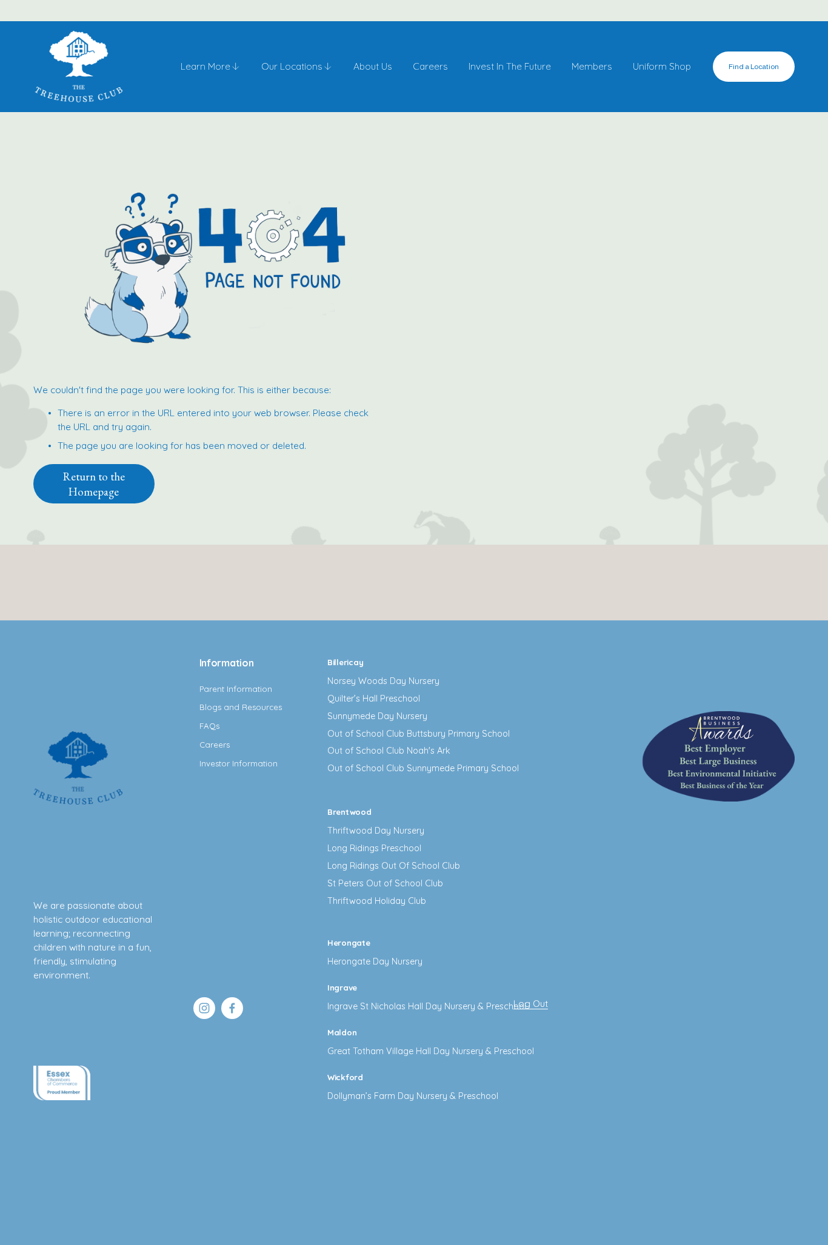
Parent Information (235, 689)
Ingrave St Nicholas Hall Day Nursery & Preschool (426, 1006)
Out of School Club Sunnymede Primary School (423, 768)
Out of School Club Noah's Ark (388, 750)
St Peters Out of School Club (385, 883)
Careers (430, 66)
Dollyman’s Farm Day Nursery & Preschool (412, 1096)
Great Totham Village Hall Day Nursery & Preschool (430, 1051)
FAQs (209, 726)
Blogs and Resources (240, 707)
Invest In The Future (510, 66)
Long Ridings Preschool (374, 848)
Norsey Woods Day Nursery (383, 681)
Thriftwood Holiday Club (376, 900)
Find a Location (754, 66)
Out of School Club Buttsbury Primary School (418, 733)
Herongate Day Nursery (374, 961)
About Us (372, 66)
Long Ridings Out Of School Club (393, 865)
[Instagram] (204, 1008)
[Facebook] (232, 1008)
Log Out (530, 1003)
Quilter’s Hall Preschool (373, 698)
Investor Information (238, 763)
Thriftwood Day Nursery (375, 830)
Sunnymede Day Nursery (377, 716)
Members (592, 66)
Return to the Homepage (94, 484)
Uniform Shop (662, 66)
